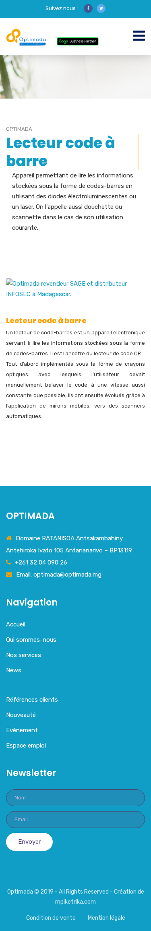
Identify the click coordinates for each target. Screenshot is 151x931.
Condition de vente (51, 918)
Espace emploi (26, 745)
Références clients (32, 699)
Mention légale (106, 918)
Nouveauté (21, 715)
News (13, 670)
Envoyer (29, 841)
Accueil (15, 624)
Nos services (23, 655)
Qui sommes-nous (31, 639)
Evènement (22, 730)
